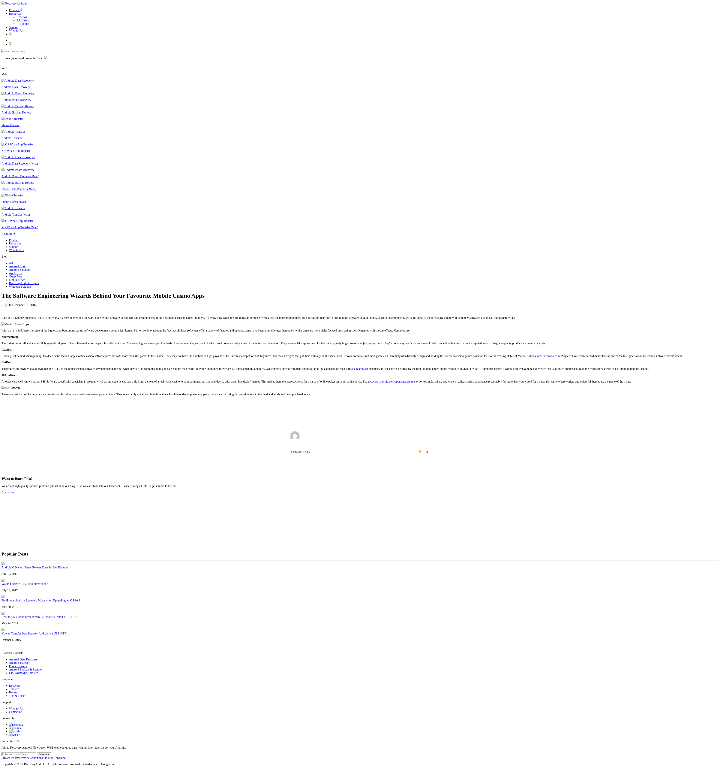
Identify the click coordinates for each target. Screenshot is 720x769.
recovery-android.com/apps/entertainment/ (393, 381)
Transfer (14, 689)
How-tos (21, 17)
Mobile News (17, 279)
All (11, 263)
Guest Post (15, 276)
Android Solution (19, 269)
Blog (63, 757)
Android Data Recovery (23, 659)
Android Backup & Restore (25, 669)
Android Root (17, 266)
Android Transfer (19, 662)
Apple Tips (15, 273)
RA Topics (22, 23)
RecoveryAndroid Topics (24, 283)
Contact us (8, 492)
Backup (13, 692)
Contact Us (15, 711)
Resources (15, 13)
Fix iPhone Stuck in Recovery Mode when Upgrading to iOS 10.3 (41, 600)
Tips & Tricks (17, 695)
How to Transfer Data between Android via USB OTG (34, 633)
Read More (8, 233)
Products (14, 10)
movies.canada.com (548, 356)
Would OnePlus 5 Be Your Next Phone (25, 584)
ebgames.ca (361, 368)
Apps (56, 757)
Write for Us (16, 30)
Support (13, 27)
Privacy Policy (10, 757)
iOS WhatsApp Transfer (23, 672)
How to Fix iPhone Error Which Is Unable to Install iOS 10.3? (39, 617)
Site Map (48, 757)
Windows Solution (20, 286)
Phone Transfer (18, 666)
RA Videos (23, 20)
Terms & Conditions (31, 757)
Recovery (14, 685)
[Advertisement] (362, 520)
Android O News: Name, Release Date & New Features (35, 567)
